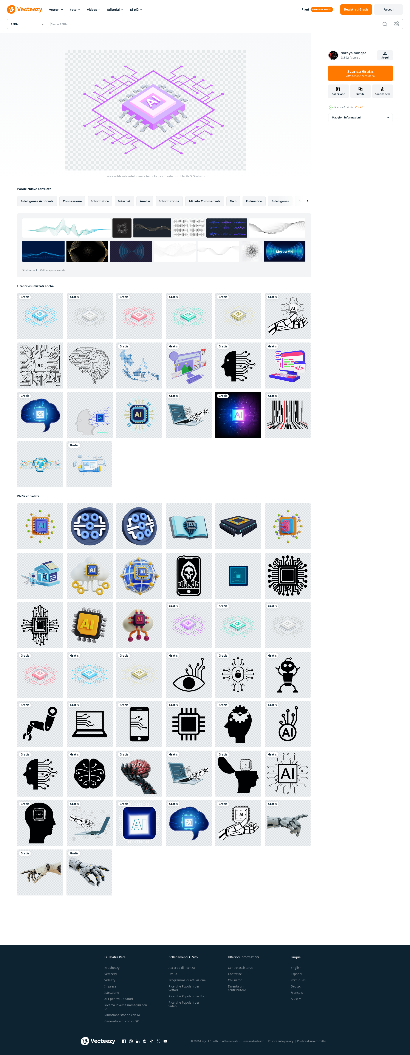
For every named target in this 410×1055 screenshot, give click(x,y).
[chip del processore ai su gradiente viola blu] (238, 415)
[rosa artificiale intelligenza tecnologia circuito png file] (139, 316)
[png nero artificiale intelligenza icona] (238, 365)
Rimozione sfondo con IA (122, 1015)
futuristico (254, 201)
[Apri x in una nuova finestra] (158, 1041)
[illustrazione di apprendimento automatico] (189, 526)
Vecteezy (110, 974)
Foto (73, 10)
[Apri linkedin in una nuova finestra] (137, 1041)
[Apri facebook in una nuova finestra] (124, 1041)
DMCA (173, 974)
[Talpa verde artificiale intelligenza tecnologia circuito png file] (238, 316)
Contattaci (235, 974)
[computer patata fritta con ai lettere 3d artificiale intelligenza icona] (139, 415)
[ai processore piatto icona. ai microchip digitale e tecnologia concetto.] (238, 576)
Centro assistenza (241, 968)
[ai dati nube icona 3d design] (90, 576)
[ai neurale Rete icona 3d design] (139, 576)
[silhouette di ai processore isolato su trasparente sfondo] (288, 576)
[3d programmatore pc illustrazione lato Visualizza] (288, 365)
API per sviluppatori (118, 999)
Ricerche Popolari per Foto (187, 996)
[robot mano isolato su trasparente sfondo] (40, 872)
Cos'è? (359, 107)
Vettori (54, 10)
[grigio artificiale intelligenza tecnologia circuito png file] (90, 316)
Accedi (388, 9)
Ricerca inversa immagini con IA (125, 1007)
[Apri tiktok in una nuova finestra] (151, 1041)
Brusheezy (111, 968)
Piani (305, 9)
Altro (294, 998)
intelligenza (280, 201)
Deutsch (297, 986)
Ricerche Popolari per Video (184, 1004)
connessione (72, 201)
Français (297, 993)
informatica (100, 201)
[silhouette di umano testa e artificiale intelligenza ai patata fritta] (40, 823)
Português (298, 980)
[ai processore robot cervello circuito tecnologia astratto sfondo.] (90, 415)
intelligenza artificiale (37, 201)
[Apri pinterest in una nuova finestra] (144, 1041)
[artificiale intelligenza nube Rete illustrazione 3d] (139, 625)
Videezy (109, 980)
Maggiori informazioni (346, 117)
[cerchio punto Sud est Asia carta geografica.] (139, 365)
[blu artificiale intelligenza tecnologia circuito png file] (40, 316)
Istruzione (111, 993)
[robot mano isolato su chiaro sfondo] (288, 823)
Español (296, 974)
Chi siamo (235, 980)
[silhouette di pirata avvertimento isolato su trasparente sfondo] (189, 576)
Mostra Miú (284, 251)
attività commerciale (204, 201)
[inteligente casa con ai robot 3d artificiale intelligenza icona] (40, 576)
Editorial (113, 10)
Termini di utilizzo (253, 1041)
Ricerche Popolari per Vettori (184, 988)
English (296, 968)
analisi (145, 201)
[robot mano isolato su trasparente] (89, 872)
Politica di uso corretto (311, 1041)
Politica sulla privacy (281, 1041)
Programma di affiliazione (187, 980)
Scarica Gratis (360, 73)
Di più (134, 10)
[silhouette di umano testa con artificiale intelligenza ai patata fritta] (238, 774)
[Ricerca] (384, 24)
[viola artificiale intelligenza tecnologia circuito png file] (189, 625)
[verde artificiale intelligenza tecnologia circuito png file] (189, 316)
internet (124, 201)
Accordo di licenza (182, 968)
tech (233, 201)
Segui (385, 57)
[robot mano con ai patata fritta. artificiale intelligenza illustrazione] (288, 316)
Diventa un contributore (237, 988)
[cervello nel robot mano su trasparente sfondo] (139, 774)
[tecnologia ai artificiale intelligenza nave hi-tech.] (139, 823)
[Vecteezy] (24, 9)
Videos (92, 10)
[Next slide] (304, 201)
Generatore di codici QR (121, 1021)
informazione (169, 201)
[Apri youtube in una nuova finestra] (165, 1041)
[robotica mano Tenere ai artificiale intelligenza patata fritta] (238, 823)
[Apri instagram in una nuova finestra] (131, 1041)
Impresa (110, 986)
